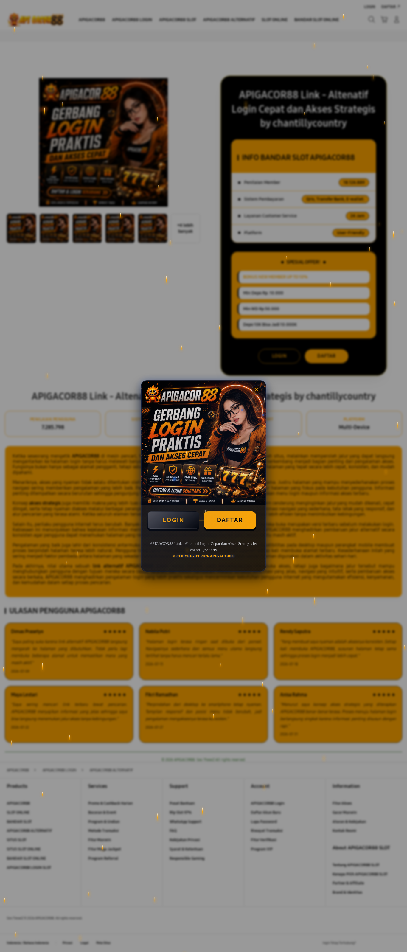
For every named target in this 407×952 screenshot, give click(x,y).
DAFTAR (230, 520)
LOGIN (173, 520)
